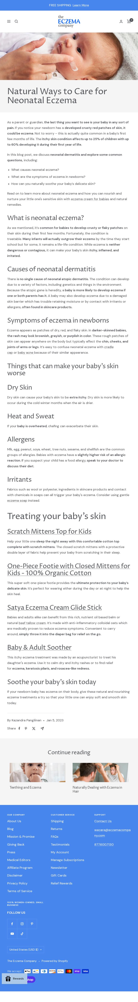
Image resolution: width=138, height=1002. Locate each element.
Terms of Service (19, 891)
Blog (10, 829)
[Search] (16, 21)
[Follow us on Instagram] (22, 924)
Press (11, 852)
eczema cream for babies (90, 199)
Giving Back (15, 844)
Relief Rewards (61, 883)
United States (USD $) (24, 949)
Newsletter (59, 868)
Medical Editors (18, 860)
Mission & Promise (20, 836)
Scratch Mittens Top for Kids (49, 531)
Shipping (57, 821)
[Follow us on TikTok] (22, 934)
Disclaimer (15, 875)
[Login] (121, 21)
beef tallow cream (32, 623)
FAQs (54, 836)
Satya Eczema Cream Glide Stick (54, 607)
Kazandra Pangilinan (26, 720)
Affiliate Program (20, 868)
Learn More (81, 5)
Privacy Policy (17, 883)
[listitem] (19, 728)
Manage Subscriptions (67, 860)
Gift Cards (58, 875)
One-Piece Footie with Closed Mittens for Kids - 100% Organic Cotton (68, 570)
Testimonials (60, 844)
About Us (14, 821)
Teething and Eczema (25, 787)
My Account (60, 852)
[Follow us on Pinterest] (32, 924)
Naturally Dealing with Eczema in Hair (97, 789)
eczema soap (17, 500)
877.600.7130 (104, 844)
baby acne (25, 352)
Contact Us (103, 821)
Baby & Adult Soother (39, 647)
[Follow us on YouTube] (12, 934)
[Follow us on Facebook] (12, 924)
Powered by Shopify (55, 961)
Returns (56, 829)
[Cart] (129, 21)
